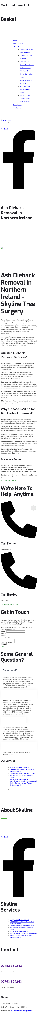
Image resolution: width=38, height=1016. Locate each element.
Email (3, 634)
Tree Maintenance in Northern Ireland (26, 51)
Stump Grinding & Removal (26, 81)
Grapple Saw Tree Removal (26, 57)
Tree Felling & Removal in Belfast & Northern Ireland (27, 65)
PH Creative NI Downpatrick (21, 1011)
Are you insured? (10, 670)
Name (3, 631)
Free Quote (17, 105)
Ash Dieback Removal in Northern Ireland (26, 74)
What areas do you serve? (13, 720)
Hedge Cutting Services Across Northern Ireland (25, 99)
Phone (3, 636)
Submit (4, 644)
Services (16, 46)
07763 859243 (11, 966)
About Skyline (18, 43)
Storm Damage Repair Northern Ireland (25, 89)
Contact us (17, 108)
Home (15, 40)
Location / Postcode (8, 638)
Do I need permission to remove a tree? (19, 693)
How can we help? (7, 642)
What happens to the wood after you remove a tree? (19, 745)
